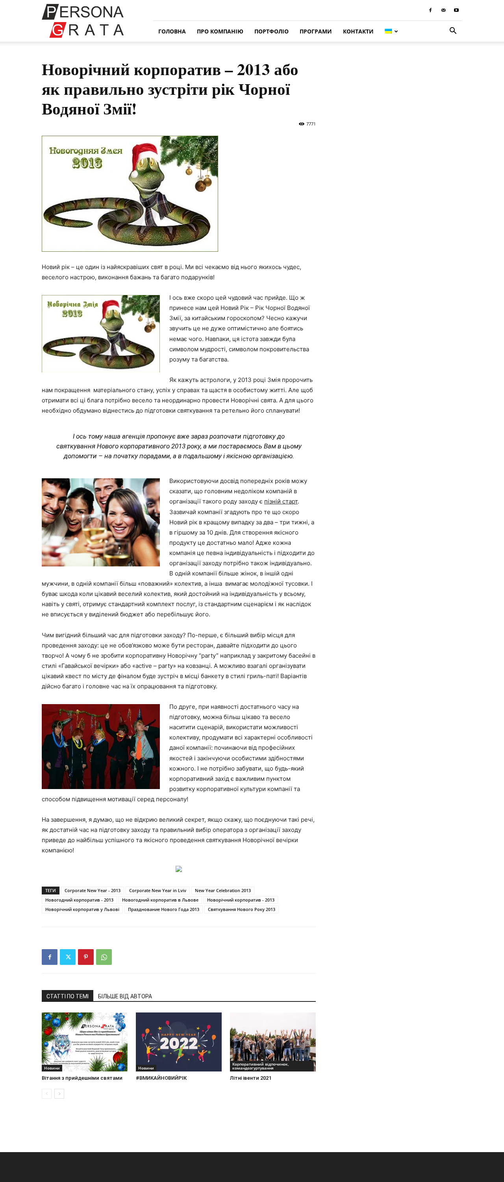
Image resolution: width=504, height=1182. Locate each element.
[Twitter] (68, 957)
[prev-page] (47, 1094)
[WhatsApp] (104, 957)
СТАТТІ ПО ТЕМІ (67, 996)
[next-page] (59, 1094)
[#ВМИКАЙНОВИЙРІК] (179, 1041)
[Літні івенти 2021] (273, 1041)
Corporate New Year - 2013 (92, 890)
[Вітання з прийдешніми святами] (85, 1041)
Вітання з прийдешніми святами (82, 1078)
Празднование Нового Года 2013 (163, 909)
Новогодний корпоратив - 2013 (79, 900)
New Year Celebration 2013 (223, 890)
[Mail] (443, 10)
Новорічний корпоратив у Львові (82, 909)
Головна (172, 31)
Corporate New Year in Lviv (157, 890)
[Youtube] (456, 10)
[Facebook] (430, 10)
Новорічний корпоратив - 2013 (240, 900)
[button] (452, 31)
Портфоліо (271, 31)
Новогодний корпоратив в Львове (160, 900)
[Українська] (391, 31)
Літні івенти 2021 (250, 1078)
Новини (52, 1068)
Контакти (358, 31)
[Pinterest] (86, 957)
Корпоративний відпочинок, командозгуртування (260, 1066)
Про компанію (220, 31)
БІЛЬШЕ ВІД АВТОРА (125, 996)
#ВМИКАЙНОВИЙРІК (161, 1078)
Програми (316, 31)
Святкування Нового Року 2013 (241, 909)
